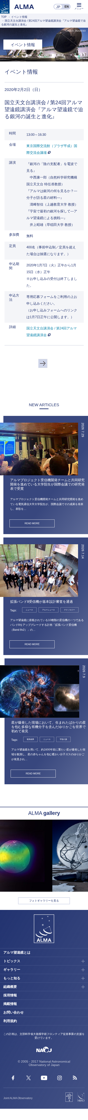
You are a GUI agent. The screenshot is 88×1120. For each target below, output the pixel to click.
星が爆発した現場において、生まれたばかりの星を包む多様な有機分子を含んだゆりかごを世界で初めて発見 (48, 727)
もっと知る (11, 978)
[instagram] (59, 1079)
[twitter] (28, 1079)
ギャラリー (11, 969)
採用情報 (10, 995)
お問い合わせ (13, 1012)
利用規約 (10, 1021)
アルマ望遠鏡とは (16, 952)
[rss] (75, 1079)
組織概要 (10, 987)
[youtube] (44, 1079)
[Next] (42, 363)
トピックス (11, 961)
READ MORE (32, 523)
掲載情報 (10, 1004)
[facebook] (13, 1079)
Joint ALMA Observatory (17, 1098)
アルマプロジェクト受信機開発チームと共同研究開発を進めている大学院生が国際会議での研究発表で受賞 (47, 484)
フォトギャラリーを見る (44, 900)
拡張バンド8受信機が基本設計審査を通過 (41, 601)
